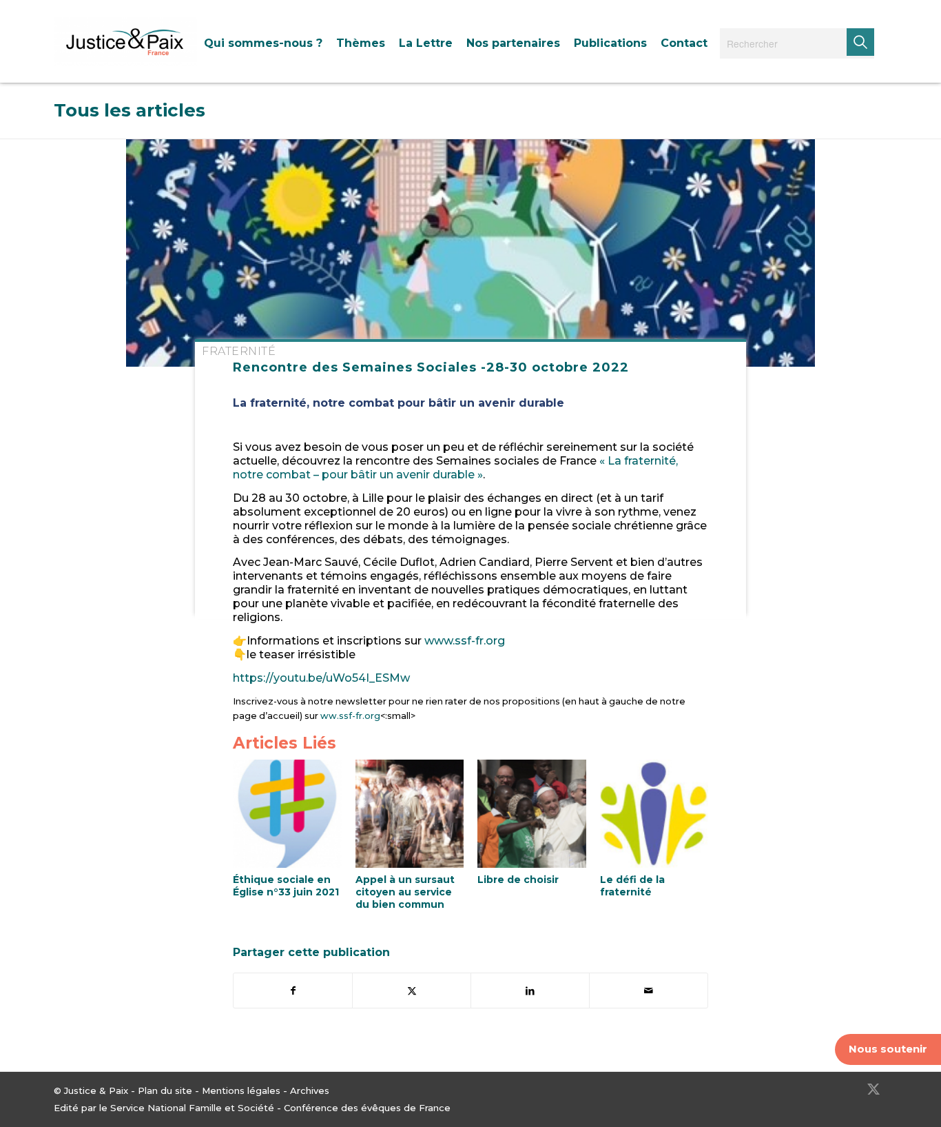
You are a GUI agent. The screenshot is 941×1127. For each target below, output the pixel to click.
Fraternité (239, 351)
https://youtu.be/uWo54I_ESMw (321, 677)
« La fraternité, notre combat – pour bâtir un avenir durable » (455, 467)
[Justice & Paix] (125, 41)
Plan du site (165, 1090)
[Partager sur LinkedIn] (530, 990)
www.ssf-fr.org (463, 640)
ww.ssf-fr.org (349, 716)
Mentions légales (241, 1090)
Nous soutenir (888, 1048)
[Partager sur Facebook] (293, 990)
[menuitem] (263, 43)
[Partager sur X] (411, 990)
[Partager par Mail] (648, 990)
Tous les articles (129, 110)
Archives (309, 1090)
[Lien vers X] (873, 1089)
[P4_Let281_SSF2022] (470, 253)
